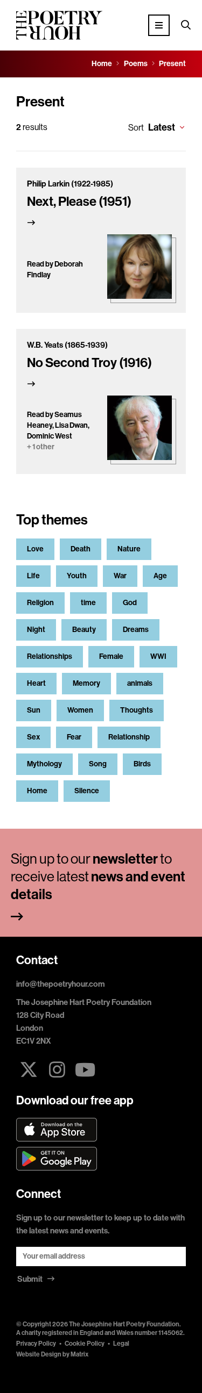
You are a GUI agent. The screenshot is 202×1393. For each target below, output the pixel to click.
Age (160, 575)
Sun (33, 710)
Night (36, 629)
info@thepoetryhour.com (60, 984)
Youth (77, 575)
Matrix (79, 1354)
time (88, 602)
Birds (142, 764)
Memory (86, 683)
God (130, 602)
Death (80, 549)
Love (35, 549)
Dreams (136, 629)
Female (111, 656)
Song (98, 764)
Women (80, 710)
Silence (86, 790)
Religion (40, 602)
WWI (158, 656)
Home (37, 790)
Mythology (44, 764)
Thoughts (136, 710)
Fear (74, 737)
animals (139, 683)
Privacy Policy (36, 1343)
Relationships (49, 656)
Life (33, 575)
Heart (36, 683)
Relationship (129, 737)
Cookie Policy (85, 1343)
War (120, 575)
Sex (33, 737)
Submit (30, 1279)
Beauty (84, 629)
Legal (121, 1343)
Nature (129, 549)
